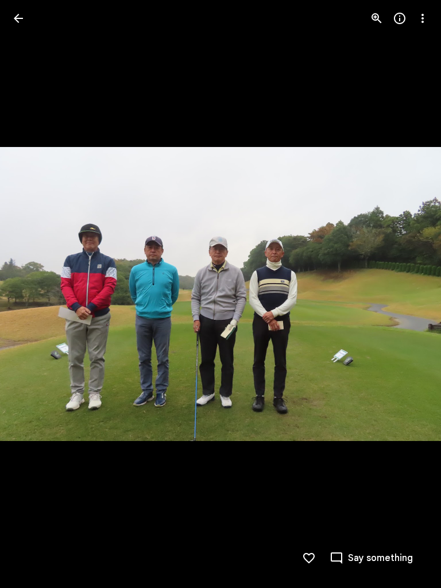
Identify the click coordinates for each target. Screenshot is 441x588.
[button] (32, 294)
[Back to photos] (18, 18)
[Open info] (399, 18)
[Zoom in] (376, 18)
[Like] (309, 558)
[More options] (422, 18)
